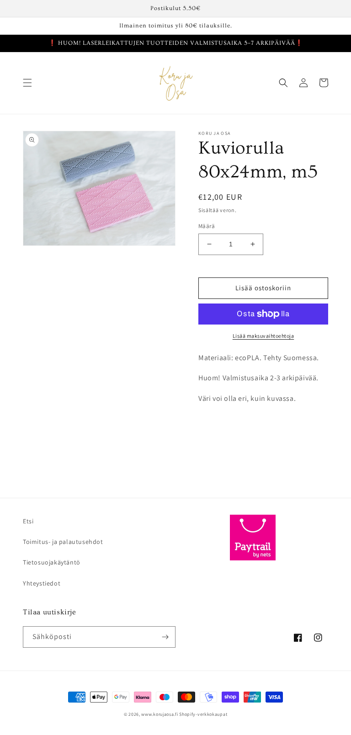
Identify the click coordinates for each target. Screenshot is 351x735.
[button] (27, 83)
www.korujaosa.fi (160, 714)
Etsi (28, 521)
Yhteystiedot (41, 583)
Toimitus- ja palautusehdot (63, 542)
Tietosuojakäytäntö (51, 562)
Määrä (206, 226)
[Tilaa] (165, 637)
